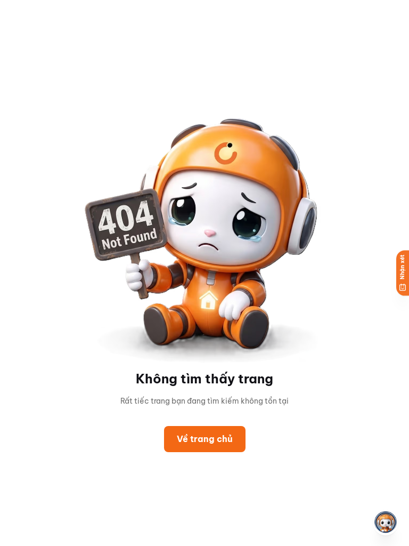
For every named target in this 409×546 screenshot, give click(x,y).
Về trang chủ (205, 438)
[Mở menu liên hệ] (385, 522)
